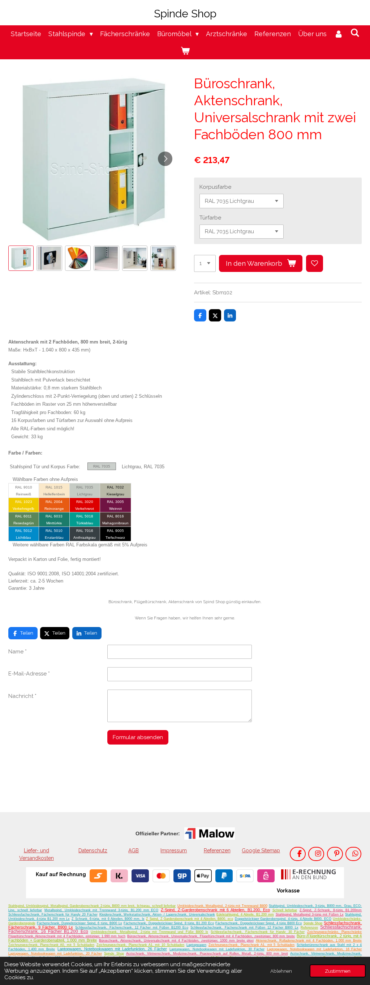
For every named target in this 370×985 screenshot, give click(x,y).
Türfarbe (210, 217)
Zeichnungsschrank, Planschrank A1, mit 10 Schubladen (140, 945)
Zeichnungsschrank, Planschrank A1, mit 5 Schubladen (251, 945)
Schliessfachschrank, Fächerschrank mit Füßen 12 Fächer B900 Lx (244, 927)
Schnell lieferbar (284, 910)
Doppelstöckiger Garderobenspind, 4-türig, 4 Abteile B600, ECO (283, 919)
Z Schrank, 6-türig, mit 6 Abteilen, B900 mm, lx (108, 919)
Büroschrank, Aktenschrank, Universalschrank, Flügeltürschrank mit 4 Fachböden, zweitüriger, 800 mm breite (211, 936)
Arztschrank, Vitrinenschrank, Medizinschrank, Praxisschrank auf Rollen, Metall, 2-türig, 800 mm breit (207, 953)
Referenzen (217, 850)
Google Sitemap (261, 850)
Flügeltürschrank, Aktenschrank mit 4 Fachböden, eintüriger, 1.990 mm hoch (67, 936)
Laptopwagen (196, 945)
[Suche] (355, 32)
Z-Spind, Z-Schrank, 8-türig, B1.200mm (331, 910)
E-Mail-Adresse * (29, 673)
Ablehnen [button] (281, 971)
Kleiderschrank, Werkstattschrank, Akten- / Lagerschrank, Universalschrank (157, 914)
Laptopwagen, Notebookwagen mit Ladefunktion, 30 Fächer (216, 949)
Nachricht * (22, 696)
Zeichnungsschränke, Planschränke (334, 932)
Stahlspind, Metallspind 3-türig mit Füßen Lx (310, 914)
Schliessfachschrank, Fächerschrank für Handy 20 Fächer (53, 914)
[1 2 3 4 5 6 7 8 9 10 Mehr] (205, 263)
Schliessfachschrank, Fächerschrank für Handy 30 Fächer (257, 932)
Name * (17, 651)
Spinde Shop (313, 923)
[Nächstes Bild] (165, 159)
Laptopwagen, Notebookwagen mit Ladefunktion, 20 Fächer (55, 953)
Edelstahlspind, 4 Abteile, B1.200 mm (245, 914)
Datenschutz (92, 850)
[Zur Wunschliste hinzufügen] (314, 263)
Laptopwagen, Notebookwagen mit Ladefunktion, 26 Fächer (112, 949)
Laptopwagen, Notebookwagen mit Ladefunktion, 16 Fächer (314, 949)
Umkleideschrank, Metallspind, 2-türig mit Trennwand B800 (222, 906)
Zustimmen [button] (337, 971)
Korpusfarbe (215, 187)
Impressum (173, 850)
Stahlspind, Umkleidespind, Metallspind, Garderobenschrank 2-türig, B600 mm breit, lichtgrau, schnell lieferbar (92, 906)
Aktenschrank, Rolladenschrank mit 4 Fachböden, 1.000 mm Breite (309, 940)
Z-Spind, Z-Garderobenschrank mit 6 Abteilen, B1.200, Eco (215, 910)
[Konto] (338, 33)
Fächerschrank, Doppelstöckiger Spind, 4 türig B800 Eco (258, 923)
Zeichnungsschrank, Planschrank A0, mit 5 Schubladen (51, 945)
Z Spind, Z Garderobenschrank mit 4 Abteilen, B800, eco (189, 919)
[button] (21, 258)
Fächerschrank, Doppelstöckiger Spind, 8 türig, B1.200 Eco (169, 923)
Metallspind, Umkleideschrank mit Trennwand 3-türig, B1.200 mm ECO (101, 910)
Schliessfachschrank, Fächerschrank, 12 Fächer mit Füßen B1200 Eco (131, 927)
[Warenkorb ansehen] (185, 50)
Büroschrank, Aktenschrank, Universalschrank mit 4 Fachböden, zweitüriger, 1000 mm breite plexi (176, 940)
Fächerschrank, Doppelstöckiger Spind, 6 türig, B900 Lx (79, 923)
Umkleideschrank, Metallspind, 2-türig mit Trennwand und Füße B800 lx (149, 932)
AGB (133, 850)
